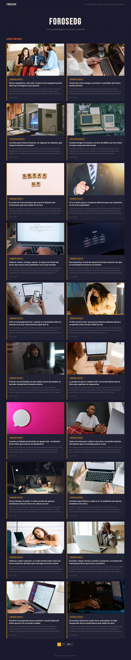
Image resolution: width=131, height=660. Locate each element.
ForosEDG (11, 4)
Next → (70, 644)
